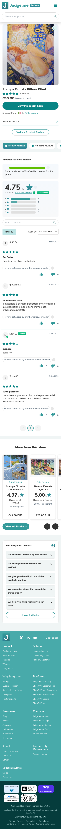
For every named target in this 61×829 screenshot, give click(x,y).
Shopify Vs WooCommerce (45, 690)
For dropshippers (40, 651)
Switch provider (40, 733)
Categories (7, 777)
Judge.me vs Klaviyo (42, 729)
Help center (8, 729)
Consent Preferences (45, 824)
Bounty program (40, 754)
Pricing (6, 681)
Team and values (10, 751)
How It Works (30, 615)
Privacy (20, 821)
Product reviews (10, 651)
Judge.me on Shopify (42, 681)
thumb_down (53, 274)
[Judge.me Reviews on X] (21, 638)
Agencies (7, 725)
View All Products (16, 526)
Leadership (7, 755)
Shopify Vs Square (41, 699)
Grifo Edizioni (31, 113)
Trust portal (8, 694)
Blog (5, 716)
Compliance (44, 821)
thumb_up (41, 274)
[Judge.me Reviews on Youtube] (35, 638)
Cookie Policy (28, 824)
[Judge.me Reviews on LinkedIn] (28, 638)
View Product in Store (30, 106)
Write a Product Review (30, 132)
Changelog (8, 738)
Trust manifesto (9, 699)
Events (5, 720)
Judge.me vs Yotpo (41, 720)
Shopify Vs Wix (40, 703)
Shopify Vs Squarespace (43, 694)
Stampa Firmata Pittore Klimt (24, 89)
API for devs (8, 733)
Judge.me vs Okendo (42, 725)
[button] (47, 526)
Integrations (8, 668)
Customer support (10, 686)
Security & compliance (12, 690)
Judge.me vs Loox (41, 716)
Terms (12, 821)
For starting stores (41, 655)
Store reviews (9, 655)
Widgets (6, 664)
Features (6, 659)
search (55, 16)
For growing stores (41, 659)
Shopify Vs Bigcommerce (44, 686)
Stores (5, 773)
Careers (6, 759)
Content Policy (13, 824)
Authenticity (31, 821)
